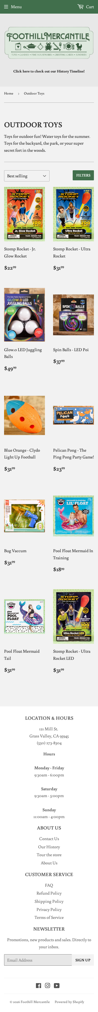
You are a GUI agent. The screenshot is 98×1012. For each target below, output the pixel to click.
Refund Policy (49, 893)
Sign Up (82, 960)
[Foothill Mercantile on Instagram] (47, 986)
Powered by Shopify (69, 1001)
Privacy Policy (49, 909)
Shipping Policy (49, 901)
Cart (89, 6)
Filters (83, 175)
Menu (16, 6)
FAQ (49, 885)
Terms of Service (49, 917)
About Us (49, 862)
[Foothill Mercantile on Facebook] (38, 986)
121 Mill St (48, 728)
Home (8, 93)
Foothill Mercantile (35, 1001)
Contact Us (49, 838)
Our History (49, 846)
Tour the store (49, 854)
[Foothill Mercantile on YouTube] (57, 986)
